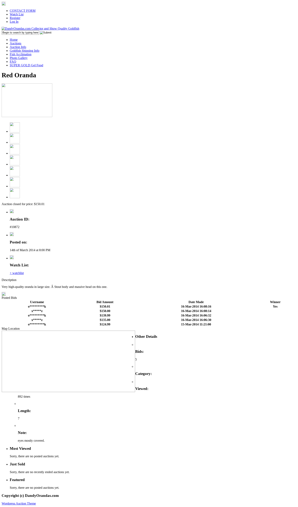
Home (14, 39)
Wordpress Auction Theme (19, 503)
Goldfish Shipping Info (24, 50)
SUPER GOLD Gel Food (26, 65)
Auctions (15, 43)
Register (15, 18)
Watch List (17, 14)
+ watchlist (17, 273)
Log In (14, 21)
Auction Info (18, 47)
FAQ (13, 61)
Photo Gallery (19, 58)
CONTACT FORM (22, 10)
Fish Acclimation (20, 54)
